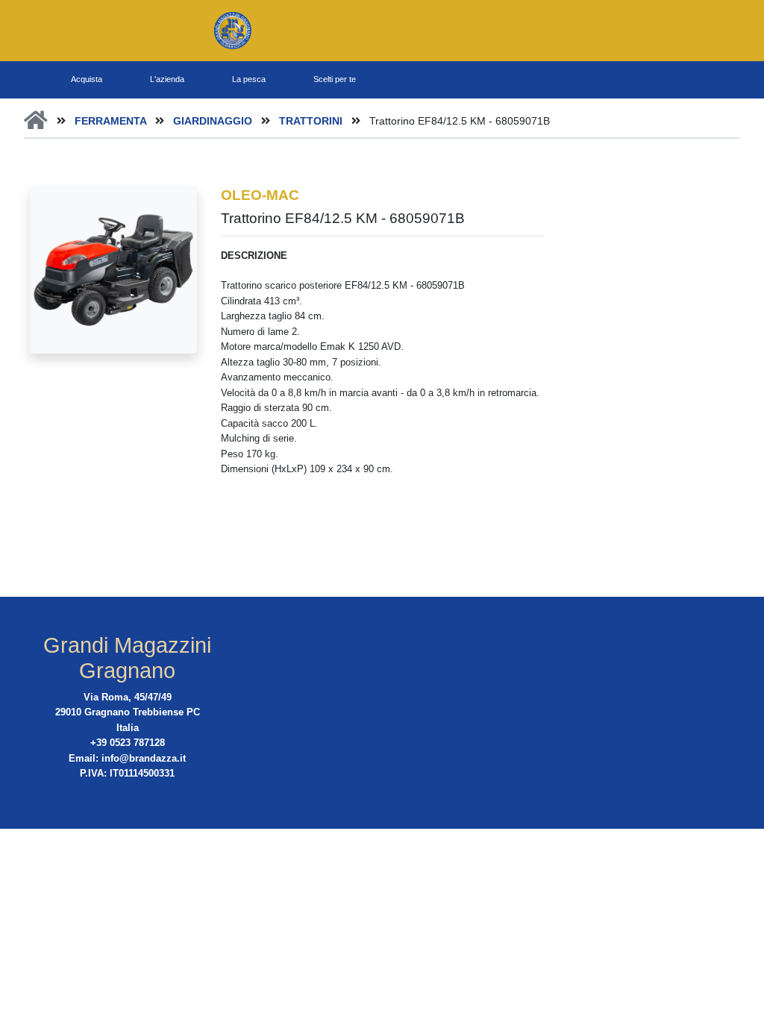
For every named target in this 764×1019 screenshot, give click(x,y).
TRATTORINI (312, 121)
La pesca (249, 79)
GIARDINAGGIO (214, 121)
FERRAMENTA (112, 121)
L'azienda (167, 79)
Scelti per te (334, 79)
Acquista (86, 79)
